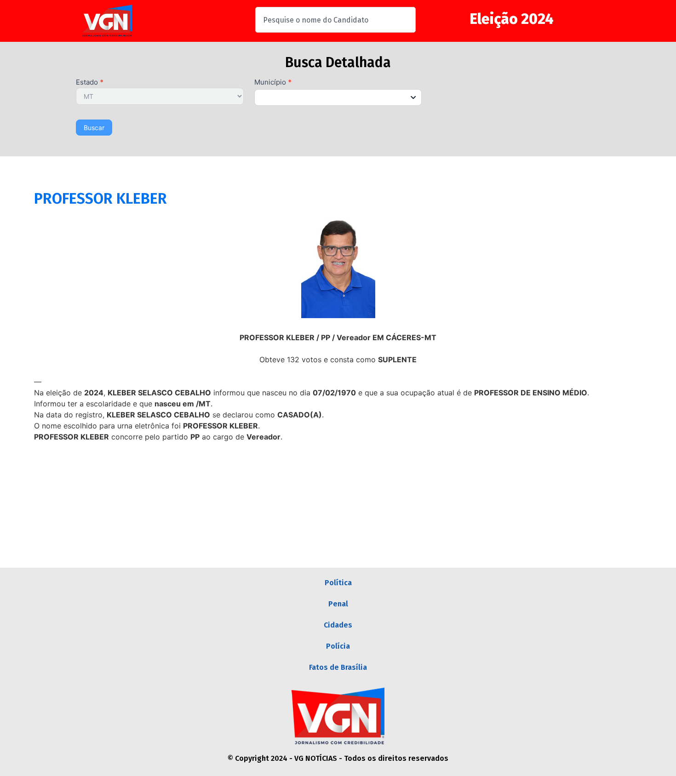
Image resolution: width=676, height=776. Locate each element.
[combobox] (335, 20)
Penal (338, 603)
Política (338, 582)
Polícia (338, 646)
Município (273, 82)
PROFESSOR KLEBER (100, 198)
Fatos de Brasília (338, 667)
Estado (89, 82)
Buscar (94, 127)
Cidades (338, 625)
